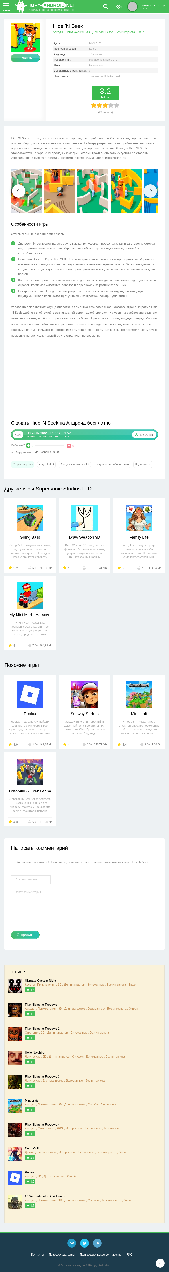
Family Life (139, 537)
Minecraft (139, 714)
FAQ (129, 1254)
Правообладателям (62, 1254)
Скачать (25, 58)
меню (6, 10)
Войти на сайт (150, 5)
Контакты (37, 1254)
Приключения (75, 32)
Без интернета (125, 32)
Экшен (142, 32)
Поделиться (143, 464)
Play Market (46, 464)
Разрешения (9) (50, 452)
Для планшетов (102, 32)
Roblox (30, 714)
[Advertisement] (48, 380)
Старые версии (23, 464)
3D (88, 32)
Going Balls (30, 537)
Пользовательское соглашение (100, 1254)
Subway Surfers (85, 714)
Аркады (58, 32)
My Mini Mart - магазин (29, 615)
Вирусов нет (23, 452)
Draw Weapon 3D (84, 537)
